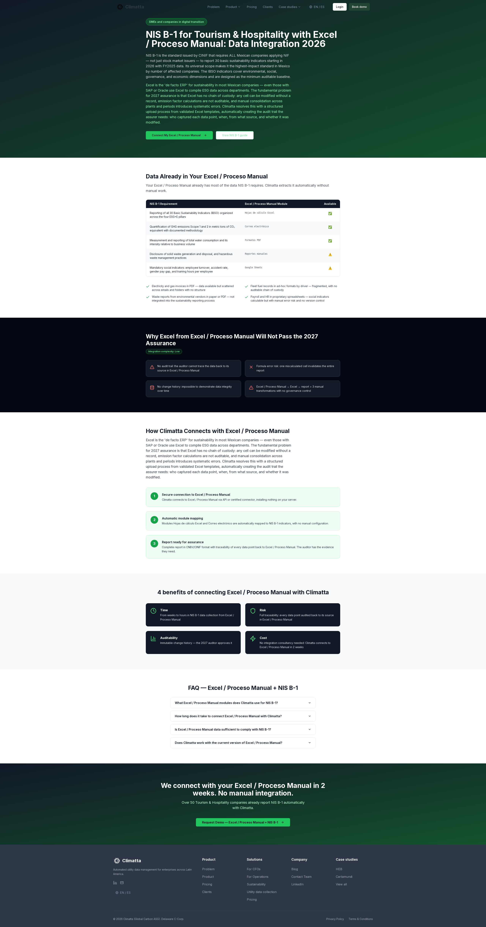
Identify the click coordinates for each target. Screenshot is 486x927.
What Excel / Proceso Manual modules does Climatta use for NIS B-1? (226, 703)
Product (231, 7)
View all (341, 884)
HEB (339, 869)
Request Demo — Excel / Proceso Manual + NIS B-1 (240, 822)
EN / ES (319, 7)
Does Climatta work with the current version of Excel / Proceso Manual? (228, 743)
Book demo (359, 6)
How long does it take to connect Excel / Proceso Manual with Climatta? (228, 716)
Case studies (288, 7)
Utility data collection (262, 892)
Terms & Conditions (361, 919)
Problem (213, 7)
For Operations (257, 877)
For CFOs (253, 869)
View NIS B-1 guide (234, 135)
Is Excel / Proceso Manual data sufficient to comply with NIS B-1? (223, 729)
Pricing (252, 7)
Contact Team (301, 877)
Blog (294, 869)
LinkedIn (297, 884)
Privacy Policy (335, 919)
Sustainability (256, 884)
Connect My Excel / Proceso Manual (176, 135)
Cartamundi (344, 877)
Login (339, 6)
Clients (268, 7)
